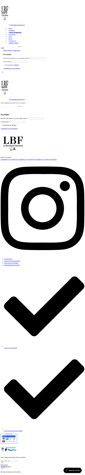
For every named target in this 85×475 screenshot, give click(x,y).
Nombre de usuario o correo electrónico (16, 58)
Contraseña (7, 62)
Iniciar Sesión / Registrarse (11, 50)
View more (4, 465)
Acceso (16, 65)
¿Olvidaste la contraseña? (11, 68)
